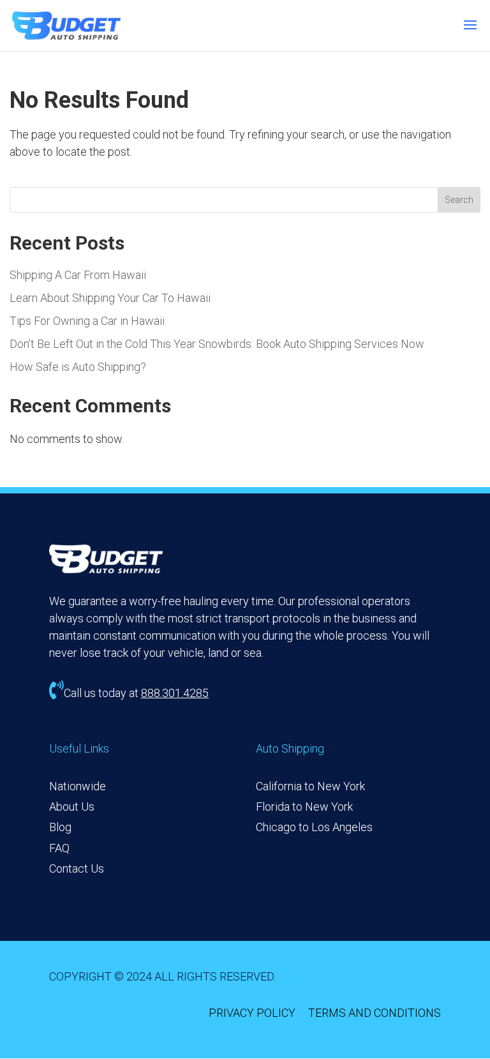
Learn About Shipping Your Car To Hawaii (110, 297)
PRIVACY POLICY (252, 1012)
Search (459, 200)
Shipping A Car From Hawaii (78, 275)
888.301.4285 (175, 693)
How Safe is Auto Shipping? (78, 366)
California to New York (310, 786)
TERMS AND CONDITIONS (374, 1012)
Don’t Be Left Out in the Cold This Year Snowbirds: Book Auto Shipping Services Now (217, 343)
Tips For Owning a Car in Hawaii (87, 320)
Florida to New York (304, 806)
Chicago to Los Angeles (314, 827)
